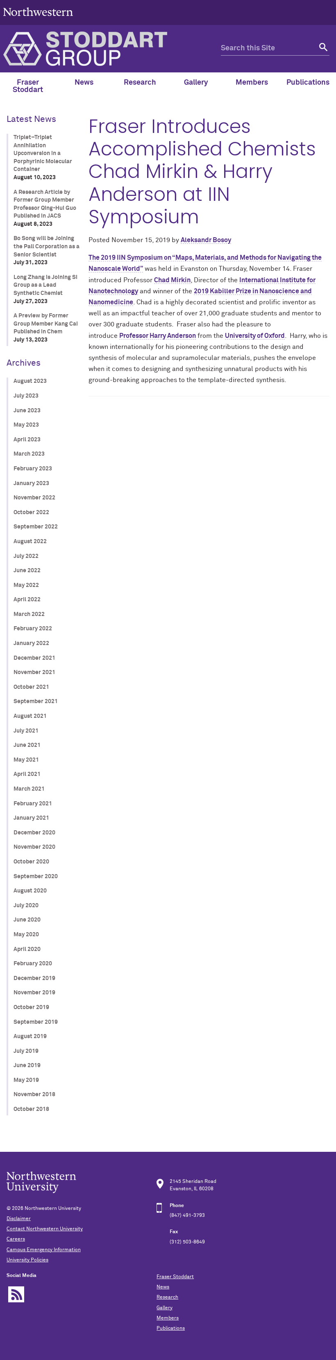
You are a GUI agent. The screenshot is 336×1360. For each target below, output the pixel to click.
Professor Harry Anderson (157, 336)
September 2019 (36, 1022)
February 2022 (33, 629)
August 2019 (30, 1036)
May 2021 (26, 760)
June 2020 (27, 920)
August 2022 (30, 541)
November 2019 (34, 993)
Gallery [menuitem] (196, 82)
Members (168, 1318)
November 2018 (34, 1094)
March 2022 (29, 614)
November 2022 (34, 498)
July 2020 (26, 905)
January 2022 (31, 643)
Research (167, 1297)
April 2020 (27, 949)
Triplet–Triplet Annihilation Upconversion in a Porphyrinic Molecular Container (43, 153)
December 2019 (34, 978)
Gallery (165, 1308)
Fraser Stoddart (175, 1277)
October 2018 (31, 1109)
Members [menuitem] (252, 82)
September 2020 (36, 876)
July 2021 (26, 731)
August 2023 (30, 381)
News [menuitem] (84, 82)
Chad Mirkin (172, 280)
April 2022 (27, 599)
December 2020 (34, 833)
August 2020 (30, 891)
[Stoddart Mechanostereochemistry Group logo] (112, 48)
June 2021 (27, 745)
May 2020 (26, 934)
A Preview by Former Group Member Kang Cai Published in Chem (46, 324)
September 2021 (36, 701)
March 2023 (29, 454)
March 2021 (29, 789)
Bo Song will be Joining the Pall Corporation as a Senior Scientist (46, 246)
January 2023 (31, 483)
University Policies (27, 1260)
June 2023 (27, 411)
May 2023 (26, 425)
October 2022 (31, 512)
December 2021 (34, 658)
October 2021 (31, 687)
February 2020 (33, 964)
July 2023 (26, 396)
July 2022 (26, 556)
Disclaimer (19, 1218)
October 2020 (31, 862)
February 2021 (33, 804)
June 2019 (27, 1065)
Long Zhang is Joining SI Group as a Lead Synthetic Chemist (45, 285)
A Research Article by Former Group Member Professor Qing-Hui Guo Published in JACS (45, 204)
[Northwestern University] (38, 21)
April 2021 (27, 774)
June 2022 (27, 570)
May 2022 (26, 585)
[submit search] (322, 48)
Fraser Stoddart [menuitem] (28, 86)
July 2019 (26, 1051)
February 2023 (33, 469)
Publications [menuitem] (307, 82)
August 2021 (30, 716)
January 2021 (31, 818)
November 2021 (34, 672)
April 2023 (27, 440)
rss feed (16, 1294)
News (163, 1287)
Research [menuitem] (140, 82)
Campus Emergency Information (44, 1250)
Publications (171, 1328)
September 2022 (36, 527)
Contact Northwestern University (45, 1229)
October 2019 (31, 1007)
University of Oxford (255, 336)
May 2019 (26, 1080)
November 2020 (34, 847)
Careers (16, 1239)
